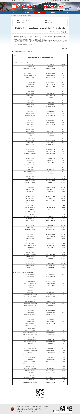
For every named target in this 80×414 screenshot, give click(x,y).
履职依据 (25, 15)
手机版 (61, 0)
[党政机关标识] (12, 409)
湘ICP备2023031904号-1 (38, 406)
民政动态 (27, 12)
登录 (65, 0)
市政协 (22, 0)
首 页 (14, 12)
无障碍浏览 (57, 0)
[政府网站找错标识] (56, 411)
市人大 (15, 0)
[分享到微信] (63, 32)
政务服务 (53, 12)
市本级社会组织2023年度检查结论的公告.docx (22, 51)
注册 (68, 0)
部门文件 (29, 15)
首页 (17, 15)
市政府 (19, 0)
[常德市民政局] (23, 6)
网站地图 (46, 406)
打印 (61, 31)
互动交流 (66, 12)
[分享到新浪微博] (65, 32)
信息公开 (40, 12)
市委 (12, 0)
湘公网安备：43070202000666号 (24, 411)
